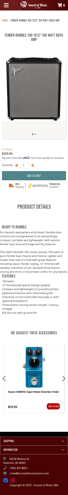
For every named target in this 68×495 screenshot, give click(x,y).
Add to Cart (54, 406)
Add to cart (34, 176)
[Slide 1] (33, 134)
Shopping (8, 441)
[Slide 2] (35, 134)
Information (10, 450)
